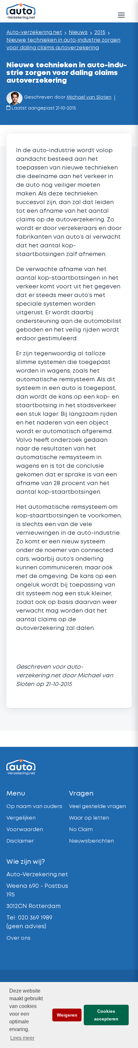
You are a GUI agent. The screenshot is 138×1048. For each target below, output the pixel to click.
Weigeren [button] (67, 1015)
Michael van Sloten (89, 97)
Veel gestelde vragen (97, 806)
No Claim (81, 829)
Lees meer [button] (22, 1038)
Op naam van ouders (34, 806)
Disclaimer (20, 841)
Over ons (18, 938)
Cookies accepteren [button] (106, 1015)
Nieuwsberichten (91, 841)
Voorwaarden (24, 829)
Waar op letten (89, 818)
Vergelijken (21, 818)
